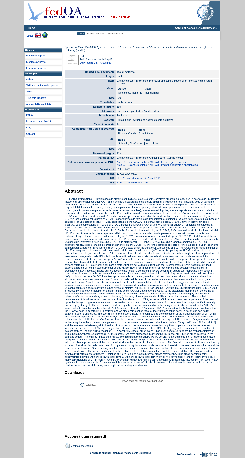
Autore (29, 79)
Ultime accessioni (36, 68)
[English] (38, 33)
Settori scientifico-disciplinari (42, 85)
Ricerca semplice (35, 55)
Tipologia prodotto (36, 98)
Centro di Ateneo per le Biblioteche (196, 27)
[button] (67, 445)
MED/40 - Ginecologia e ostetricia (168, 162)
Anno (29, 91)
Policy (29, 115)
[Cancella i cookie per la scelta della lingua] (45, 33)
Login (30, 35)
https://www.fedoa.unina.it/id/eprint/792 (138, 178)
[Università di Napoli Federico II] (201, 23)
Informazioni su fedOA (38, 121)
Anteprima (105, 62)
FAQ (28, 127)
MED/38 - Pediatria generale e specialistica (174, 165)
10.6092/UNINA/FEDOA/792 (132, 182)
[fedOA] (97, 23)
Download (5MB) (89, 62)
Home (31, 27)
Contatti (30, 133)
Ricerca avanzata (36, 62)
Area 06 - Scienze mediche (132, 162)
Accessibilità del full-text (39, 104)
